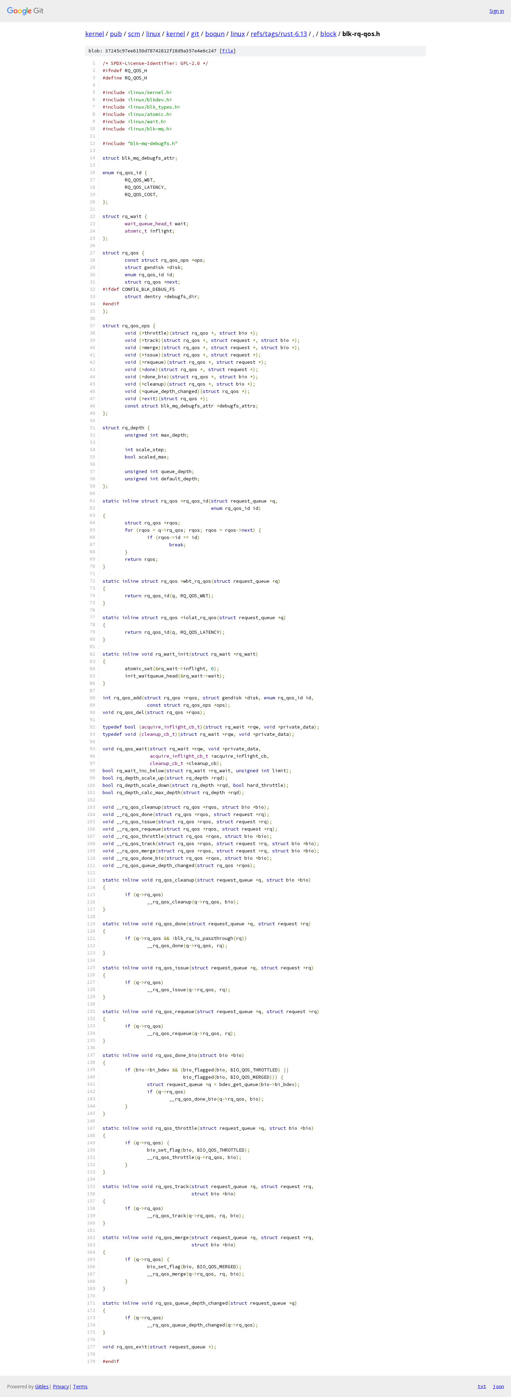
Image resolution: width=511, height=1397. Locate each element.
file (227, 51)
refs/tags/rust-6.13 (279, 34)
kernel (94, 34)
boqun (215, 34)
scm (134, 34)
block (328, 34)
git (195, 34)
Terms (80, 1386)
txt (482, 1386)
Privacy (61, 1386)
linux (153, 34)
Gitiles (42, 1386)
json (498, 1386)
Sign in (496, 11)
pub (116, 34)
